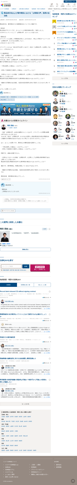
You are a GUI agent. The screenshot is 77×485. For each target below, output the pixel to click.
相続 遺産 (17, 270)
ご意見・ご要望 (35, 464)
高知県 (12, 445)
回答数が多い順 (25, 285)
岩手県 (12, 416)
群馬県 (30, 421)
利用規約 (33, 467)
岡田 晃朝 (12, 125)
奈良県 (20, 436)
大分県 (20, 450)
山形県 (24, 416)
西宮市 (15, 127)
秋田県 (20, 416)
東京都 (3, 421)
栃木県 (26, 421)
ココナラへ (5, 1)
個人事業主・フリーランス (7, 99)
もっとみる (25, 404)
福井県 (24, 426)
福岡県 (3, 450)
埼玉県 (17, 421)
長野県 (7, 426)
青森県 (7, 416)
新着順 (9, 285)
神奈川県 (8, 421)
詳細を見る (25, 249)
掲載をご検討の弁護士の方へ (39, 474)
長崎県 (12, 450)
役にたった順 (42, 285)
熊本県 (16, 450)
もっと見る (64, 78)
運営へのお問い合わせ (11, 477)
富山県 (20, 426)
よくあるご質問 (9, 474)
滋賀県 (16, 436)
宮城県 (16, 416)
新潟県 (3, 426)
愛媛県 (7, 445)
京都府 (12, 436)
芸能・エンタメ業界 (33, 97)
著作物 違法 (23, 270)
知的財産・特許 (5, 97)
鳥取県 (16, 440)
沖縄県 (34, 450)
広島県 (3, 440)
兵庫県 (11, 127)
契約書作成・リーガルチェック (18, 97)
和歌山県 (25, 436)
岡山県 (7, 440)
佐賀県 (7, 450)
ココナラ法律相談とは (11, 464)
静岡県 (7, 431)
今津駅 (4, 245)
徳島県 (16, 445)
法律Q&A (8, 467)
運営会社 (58, 464)
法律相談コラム (9, 469)
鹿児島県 (29, 450)
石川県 (16, 426)
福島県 (29, 416)
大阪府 (3, 436)
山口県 (12, 440)
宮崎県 (24, 450)
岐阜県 (12, 431)
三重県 (16, 431)
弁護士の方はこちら (70, 1)
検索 (25, 266)
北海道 (3, 416)
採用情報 (58, 467)
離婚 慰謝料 (6, 270)
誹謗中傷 (12, 270)
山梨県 (12, 426)
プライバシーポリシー (37, 469)
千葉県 (13, 421)
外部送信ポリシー (36, 472)
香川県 (3, 445)
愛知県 (3, 431)
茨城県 (21, 421)
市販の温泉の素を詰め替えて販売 (67, 66)
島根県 (20, 440)
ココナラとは (9, 472)
